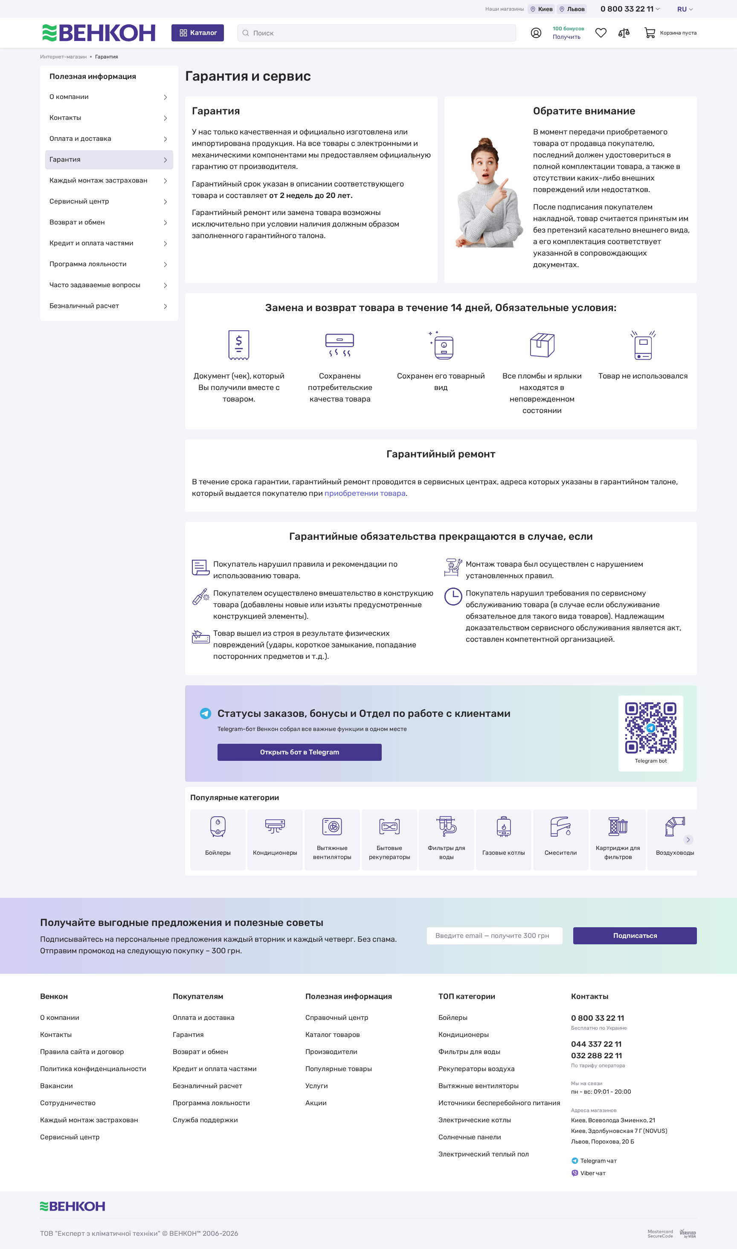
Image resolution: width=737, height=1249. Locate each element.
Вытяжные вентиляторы (332, 852)
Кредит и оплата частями (91, 243)
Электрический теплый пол (483, 1154)
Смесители (561, 852)
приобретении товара (365, 493)
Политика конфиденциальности (93, 1069)
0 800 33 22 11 (627, 9)
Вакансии (56, 1086)
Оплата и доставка (80, 139)
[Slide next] (688, 840)
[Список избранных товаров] (601, 32)
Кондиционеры (275, 852)
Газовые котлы (503, 852)
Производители (331, 1052)
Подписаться (635, 936)
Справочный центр (336, 1017)
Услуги (316, 1086)
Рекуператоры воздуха (476, 1069)
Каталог (203, 33)
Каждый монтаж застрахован (98, 181)
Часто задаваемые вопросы (94, 285)
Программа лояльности (88, 264)
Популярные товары (338, 1069)
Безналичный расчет (84, 306)
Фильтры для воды (446, 852)
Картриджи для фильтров (618, 852)
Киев (545, 9)
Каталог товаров (332, 1035)
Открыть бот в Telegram (299, 752)
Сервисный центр (79, 202)
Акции (316, 1103)
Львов (576, 9)
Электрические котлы (474, 1120)
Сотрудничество (68, 1103)
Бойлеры (218, 852)
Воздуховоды (675, 852)
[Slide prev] (194, 840)
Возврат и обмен (77, 222)
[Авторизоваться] (536, 32)
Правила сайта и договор (82, 1052)
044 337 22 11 (596, 1044)
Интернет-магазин (63, 57)
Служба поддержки (205, 1120)
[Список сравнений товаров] (624, 32)
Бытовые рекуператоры (389, 852)
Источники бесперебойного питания (499, 1103)
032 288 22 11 (596, 1055)
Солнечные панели (469, 1137)
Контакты (65, 118)
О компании (69, 97)
